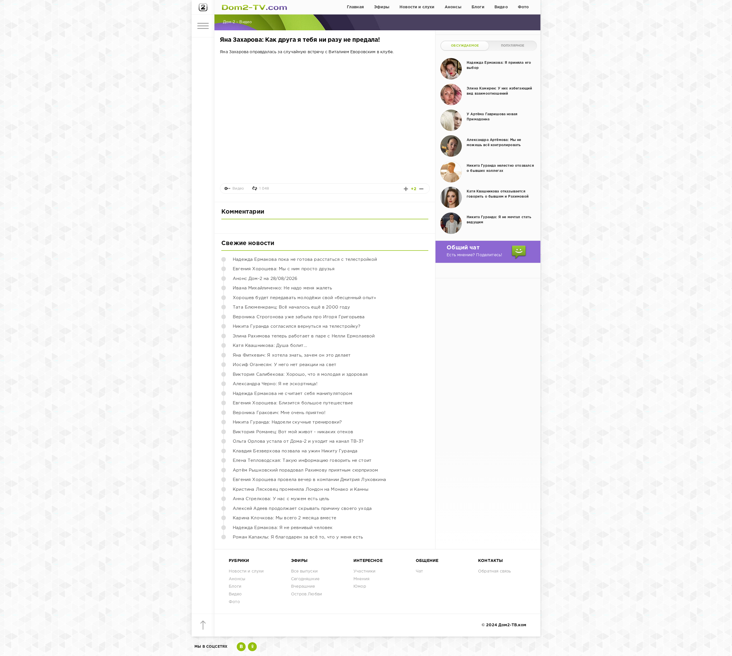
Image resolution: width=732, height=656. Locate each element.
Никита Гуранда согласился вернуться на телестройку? (297, 326)
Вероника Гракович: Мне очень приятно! (279, 413)
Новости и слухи (417, 7)
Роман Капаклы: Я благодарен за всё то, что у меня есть (298, 537)
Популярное (512, 45)
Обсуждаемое (465, 45)
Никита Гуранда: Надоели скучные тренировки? (287, 422)
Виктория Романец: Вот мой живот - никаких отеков (293, 432)
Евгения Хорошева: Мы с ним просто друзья (284, 269)
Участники (364, 571)
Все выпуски (304, 571)
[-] (421, 189)
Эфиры (381, 7)
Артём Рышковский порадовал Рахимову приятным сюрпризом (305, 470)
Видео (501, 7)
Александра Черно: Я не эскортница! (275, 384)
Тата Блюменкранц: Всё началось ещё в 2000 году (291, 307)
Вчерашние (303, 586)
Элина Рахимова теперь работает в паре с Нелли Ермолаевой (304, 336)
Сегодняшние (305, 579)
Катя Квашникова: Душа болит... (270, 345)
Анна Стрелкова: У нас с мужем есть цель (281, 499)
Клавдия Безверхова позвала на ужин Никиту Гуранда (295, 451)
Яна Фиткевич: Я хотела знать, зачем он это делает (292, 355)
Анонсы (453, 7)
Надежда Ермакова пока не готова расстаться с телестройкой (305, 259)
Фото (523, 7)
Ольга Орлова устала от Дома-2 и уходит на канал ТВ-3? (298, 441)
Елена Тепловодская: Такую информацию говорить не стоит (302, 460)
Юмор (359, 586)
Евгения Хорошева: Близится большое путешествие (293, 403)
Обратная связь (494, 571)
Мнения (361, 579)
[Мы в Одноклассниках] (252, 646)
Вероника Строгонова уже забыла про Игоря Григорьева (299, 317)
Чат (419, 571)
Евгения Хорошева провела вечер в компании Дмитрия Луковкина (309, 480)
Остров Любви (306, 594)
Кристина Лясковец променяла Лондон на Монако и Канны (300, 489)
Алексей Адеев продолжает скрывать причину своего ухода (302, 508)
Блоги (478, 7)
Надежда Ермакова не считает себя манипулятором (292, 393)
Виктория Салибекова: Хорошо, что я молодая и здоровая (300, 374)
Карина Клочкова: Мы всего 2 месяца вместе (284, 518)
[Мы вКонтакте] (241, 646)
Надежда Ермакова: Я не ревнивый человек (283, 528)
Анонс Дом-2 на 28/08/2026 (265, 279)
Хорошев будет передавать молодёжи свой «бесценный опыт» (304, 298)
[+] (406, 189)
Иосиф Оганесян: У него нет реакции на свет (284, 365)
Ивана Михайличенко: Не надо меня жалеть (282, 288)
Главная (355, 7)
